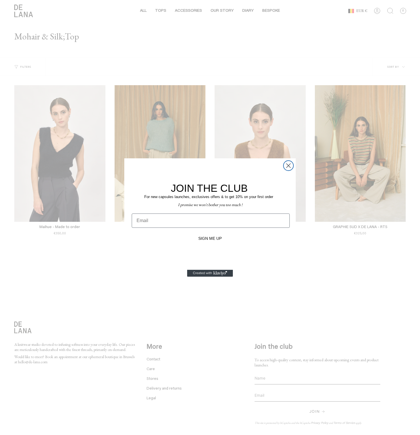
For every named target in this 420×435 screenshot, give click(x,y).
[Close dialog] (288, 166)
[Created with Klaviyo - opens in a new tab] (210, 273)
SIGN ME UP (210, 238)
